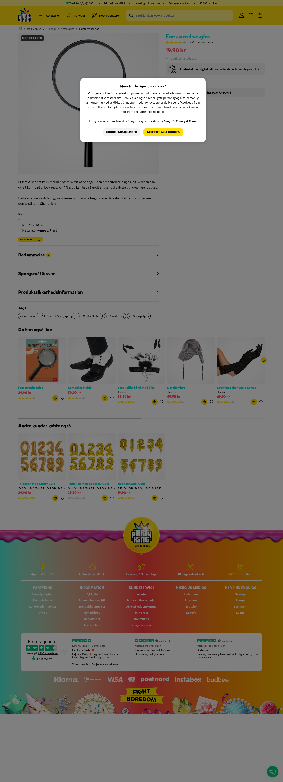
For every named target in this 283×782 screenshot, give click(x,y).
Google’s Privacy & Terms (180, 121)
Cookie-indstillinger (121, 132)
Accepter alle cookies (163, 132)
